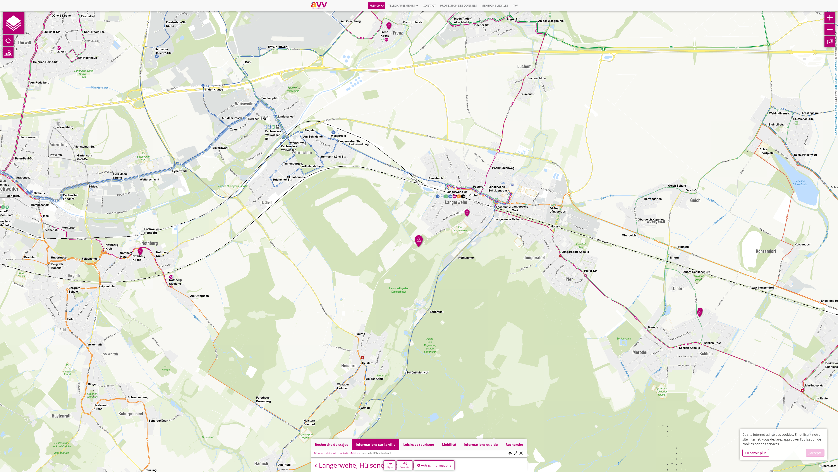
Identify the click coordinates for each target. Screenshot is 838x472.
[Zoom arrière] (829, 29)
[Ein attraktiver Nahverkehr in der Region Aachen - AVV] (320, 5)
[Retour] (315, 465)
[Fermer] (521, 453)
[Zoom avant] (829, 17)
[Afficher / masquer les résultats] (510, 453)
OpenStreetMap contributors (836, 120)
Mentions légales (494, 5)
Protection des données (458, 5)
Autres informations (435, 465)
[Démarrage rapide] (13, 23)
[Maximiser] (515, 453)
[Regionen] (8, 52)
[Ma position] (8, 40)
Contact (429, 5)
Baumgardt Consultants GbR (836, 74)
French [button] (375, 5)
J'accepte (815, 453)
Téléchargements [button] (402, 5)
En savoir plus (755, 453)
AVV (515, 5)
